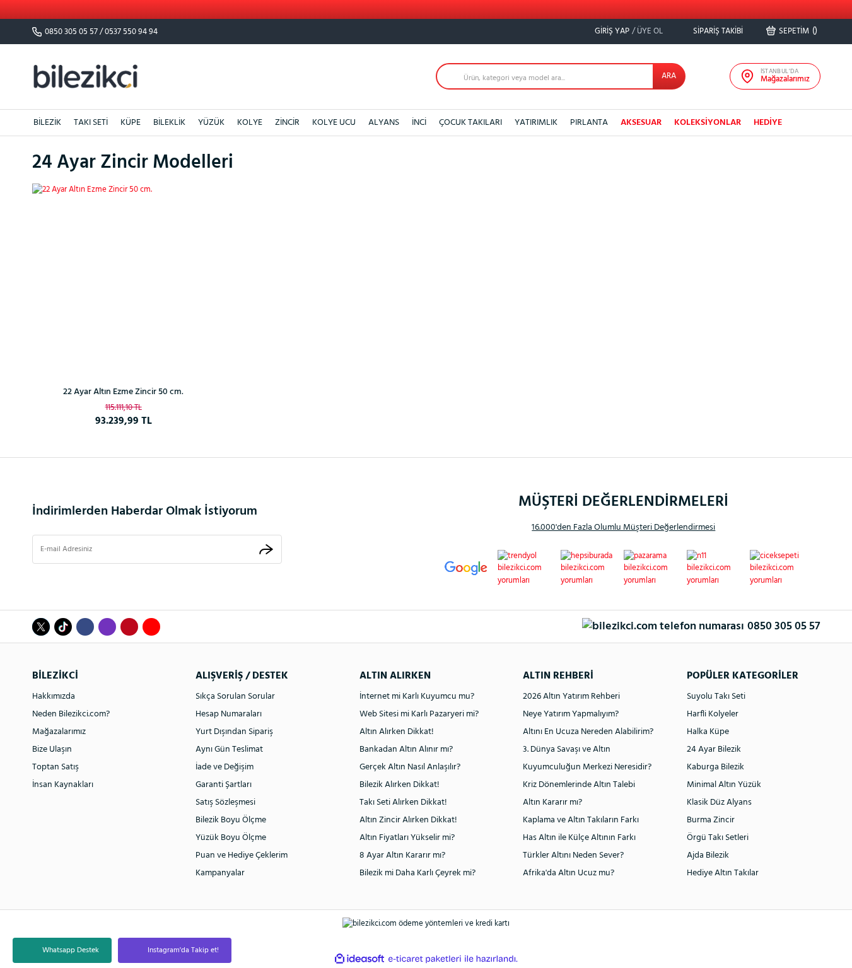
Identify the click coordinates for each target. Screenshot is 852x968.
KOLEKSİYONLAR (707, 122)
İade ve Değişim (224, 767)
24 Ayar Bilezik (714, 749)
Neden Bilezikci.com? (71, 714)
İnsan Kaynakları (62, 785)
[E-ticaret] (425, 958)
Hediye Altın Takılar (723, 873)
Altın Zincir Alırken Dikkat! (408, 820)
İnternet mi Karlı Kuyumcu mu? (416, 696)
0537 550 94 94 (131, 31)
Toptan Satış (55, 767)
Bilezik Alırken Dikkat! (399, 785)
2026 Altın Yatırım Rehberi (571, 696)
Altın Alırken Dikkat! (396, 732)
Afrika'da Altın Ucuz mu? (568, 873)
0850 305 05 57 (71, 31)
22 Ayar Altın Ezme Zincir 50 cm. (123, 392)
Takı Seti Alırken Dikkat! (403, 802)
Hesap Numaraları (228, 714)
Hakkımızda (53, 696)
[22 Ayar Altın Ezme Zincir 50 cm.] (123, 275)
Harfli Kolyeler (712, 714)
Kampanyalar (220, 873)
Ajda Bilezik (708, 855)
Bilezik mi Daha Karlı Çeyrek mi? (417, 873)
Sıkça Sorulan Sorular (235, 696)
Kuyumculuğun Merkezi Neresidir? (587, 767)
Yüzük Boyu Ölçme (230, 838)
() (798, 31)
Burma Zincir (711, 820)
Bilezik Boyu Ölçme (230, 820)
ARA (669, 76)
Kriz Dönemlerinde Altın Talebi (579, 785)
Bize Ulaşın (52, 749)
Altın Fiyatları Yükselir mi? (407, 838)
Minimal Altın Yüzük (724, 785)
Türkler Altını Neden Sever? (573, 855)
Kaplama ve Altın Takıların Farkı (581, 820)
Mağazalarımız (59, 732)
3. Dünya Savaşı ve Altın (566, 749)
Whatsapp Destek (70, 950)
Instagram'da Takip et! (183, 950)
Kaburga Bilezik (715, 767)
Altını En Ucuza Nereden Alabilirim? (588, 732)
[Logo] (85, 76)
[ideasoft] (359, 958)
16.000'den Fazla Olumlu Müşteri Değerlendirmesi (623, 527)
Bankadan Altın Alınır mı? (406, 749)
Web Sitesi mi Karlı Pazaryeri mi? (419, 714)
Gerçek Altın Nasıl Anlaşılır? (409, 767)
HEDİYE (768, 122)
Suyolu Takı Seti (716, 696)
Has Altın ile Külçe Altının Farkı (579, 838)
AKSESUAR (641, 122)
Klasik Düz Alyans (719, 802)
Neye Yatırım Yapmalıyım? (571, 714)
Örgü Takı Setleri (718, 838)
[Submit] (266, 549)
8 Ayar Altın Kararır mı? (402, 855)
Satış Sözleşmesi (225, 802)
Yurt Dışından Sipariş (234, 732)
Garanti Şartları (223, 785)
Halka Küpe (708, 732)
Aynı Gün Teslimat (229, 749)
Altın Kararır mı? (552, 802)
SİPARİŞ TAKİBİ (717, 31)
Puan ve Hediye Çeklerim (241, 855)
